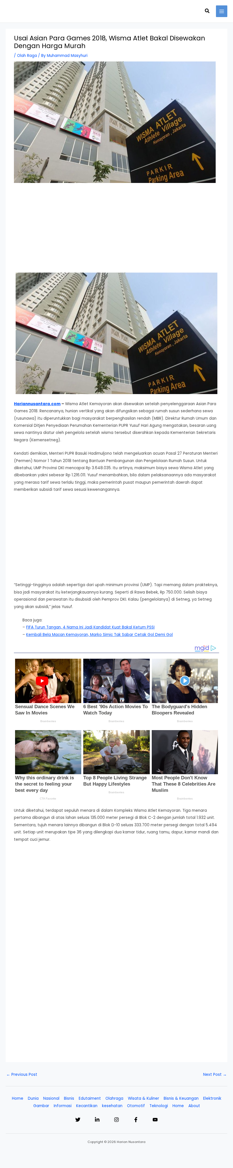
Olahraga (114, 1098)
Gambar (41, 1106)
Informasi (63, 1106)
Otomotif (136, 1106)
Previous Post (21, 1074)
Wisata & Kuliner (143, 1098)
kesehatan (112, 1106)
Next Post (215, 1074)
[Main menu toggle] (222, 11)
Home (17, 1098)
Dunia (33, 1098)
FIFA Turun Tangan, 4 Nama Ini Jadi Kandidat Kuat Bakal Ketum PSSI (90, 627)
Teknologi (158, 1106)
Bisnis (69, 1098)
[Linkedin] (97, 1119)
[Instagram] (116, 1119)
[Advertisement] (116, 230)
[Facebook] (135, 1119)
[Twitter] (77, 1119)
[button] (207, 11)
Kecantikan (86, 1106)
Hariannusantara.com (37, 404)
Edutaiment (90, 1098)
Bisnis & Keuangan (181, 1098)
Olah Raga (27, 55)
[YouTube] (155, 1119)
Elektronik (212, 1098)
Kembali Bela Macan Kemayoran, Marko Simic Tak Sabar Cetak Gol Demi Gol (99, 634)
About (194, 1106)
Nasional (51, 1098)
